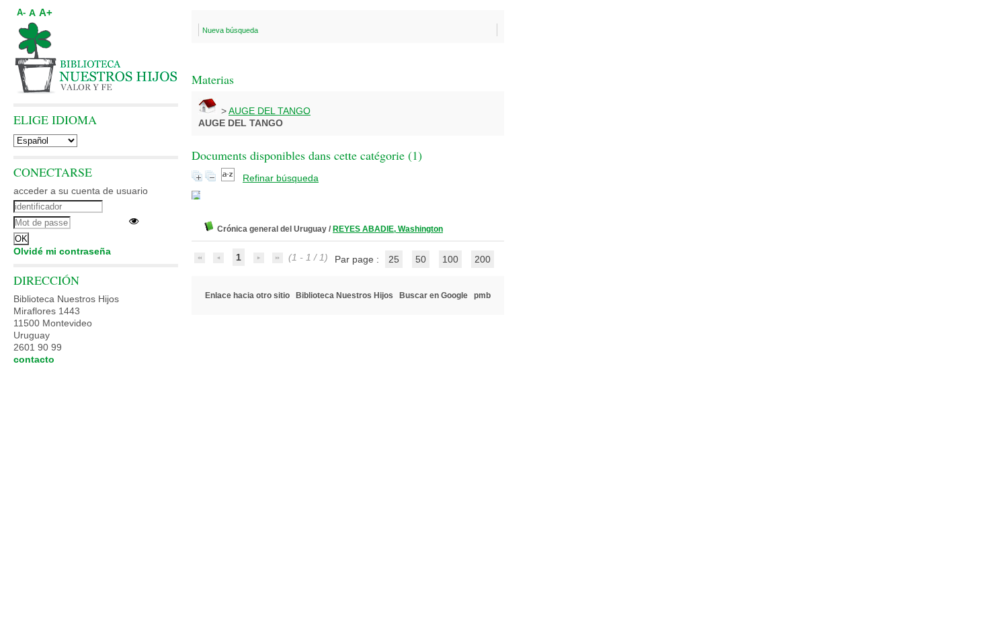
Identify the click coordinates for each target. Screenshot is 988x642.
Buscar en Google (433, 295)
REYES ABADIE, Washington (388, 229)
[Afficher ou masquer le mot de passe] (133, 221)
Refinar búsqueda (281, 178)
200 (483, 259)
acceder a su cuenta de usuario (80, 190)
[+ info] (196, 195)
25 (393, 259)
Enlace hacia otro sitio (247, 295)
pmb (482, 295)
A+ (45, 12)
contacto (33, 359)
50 (420, 259)
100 (450, 259)
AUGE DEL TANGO (270, 110)
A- (21, 12)
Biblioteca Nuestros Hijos (344, 295)
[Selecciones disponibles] (229, 178)
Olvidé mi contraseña (62, 251)
